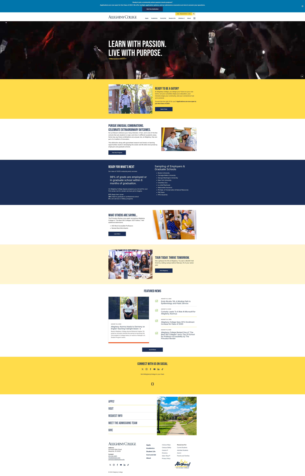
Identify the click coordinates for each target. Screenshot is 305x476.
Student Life (172, 18)
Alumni (179, 453)
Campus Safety (166, 447)
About (189, 18)
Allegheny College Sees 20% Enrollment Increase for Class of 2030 (177, 323)
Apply (146, 18)
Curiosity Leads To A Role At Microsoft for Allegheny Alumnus (178, 313)
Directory (165, 453)
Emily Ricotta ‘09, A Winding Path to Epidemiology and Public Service (176, 302)
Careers (164, 450)
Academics (154, 18)
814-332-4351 (112, 456)
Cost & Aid (163, 18)
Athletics (180, 18)
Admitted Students (182, 450)
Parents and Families (183, 456)
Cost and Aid (151, 455)
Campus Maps (166, 445)
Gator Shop (165, 456)
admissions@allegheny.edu (116, 459)
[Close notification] (302, 6)
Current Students (182, 447)
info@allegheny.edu (114, 458)
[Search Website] (193, 13)
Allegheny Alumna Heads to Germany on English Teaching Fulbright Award (128, 328)
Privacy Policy (166, 458)
